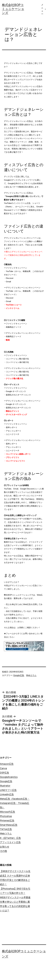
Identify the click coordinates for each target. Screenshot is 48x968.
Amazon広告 (7, 764)
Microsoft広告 (7, 811)
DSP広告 (4, 772)
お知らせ (4, 846)
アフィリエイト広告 (10, 842)
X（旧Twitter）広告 (10, 838)
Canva (3, 768)
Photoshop (6, 816)
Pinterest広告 (7, 820)
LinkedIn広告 (7, 794)
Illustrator (5, 785)
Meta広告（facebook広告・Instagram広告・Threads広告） (15, 803)
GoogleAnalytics (9, 777)
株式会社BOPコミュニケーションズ (13, 9)
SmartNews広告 (8, 824)
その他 (3, 851)
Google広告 (18, 675)
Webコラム (31, 675)
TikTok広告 (6, 829)
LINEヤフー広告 (8, 790)
